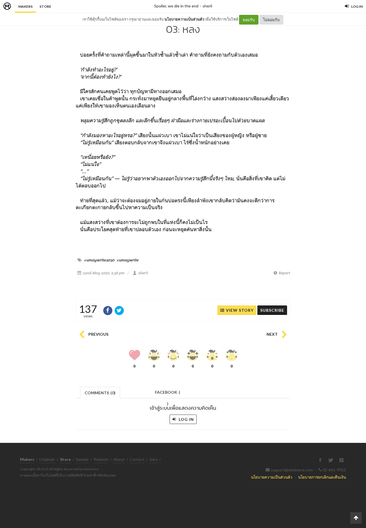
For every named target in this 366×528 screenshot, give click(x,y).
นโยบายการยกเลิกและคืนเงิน (322, 477)
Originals (47, 459)
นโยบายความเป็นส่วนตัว (184, 19)
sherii (207, 5)
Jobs (153, 459)
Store (45, 6)
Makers (25, 6)
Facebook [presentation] (167, 394)
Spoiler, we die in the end (176, 5)
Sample (82, 459)
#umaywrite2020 (99, 260)
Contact (137, 459)
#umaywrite (128, 260)
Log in (186, 419)
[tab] (100, 392)
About (119, 459)
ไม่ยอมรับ (271, 19)
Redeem (101, 459)
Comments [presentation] (100, 392)
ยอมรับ (249, 19)
